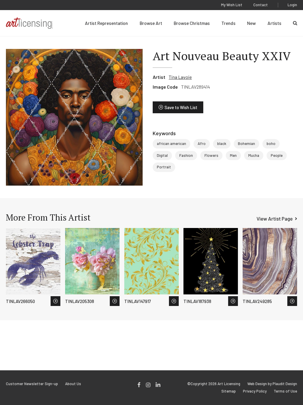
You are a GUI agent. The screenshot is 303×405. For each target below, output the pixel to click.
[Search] (295, 23)
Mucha (253, 155)
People (277, 155)
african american (171, 143)
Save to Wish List (181, 107)
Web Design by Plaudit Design (272, 384)
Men (233, 155)
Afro (202, 143)
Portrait (164, 167)
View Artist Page (275, 218)
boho (271, 143)
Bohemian (246, 143)
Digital (162, 155)
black (221, 143)
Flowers (211, 155)
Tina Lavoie (180, 77)
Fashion (186, 155)
